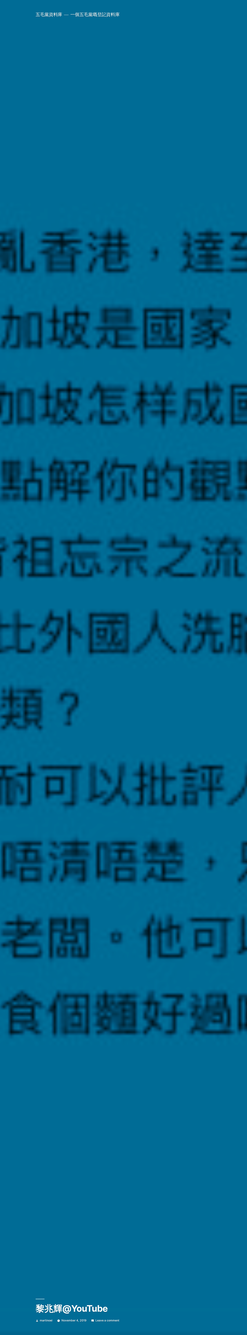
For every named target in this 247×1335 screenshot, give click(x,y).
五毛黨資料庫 (49, 14)
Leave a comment (107, 1320)
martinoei (46, 1320)
